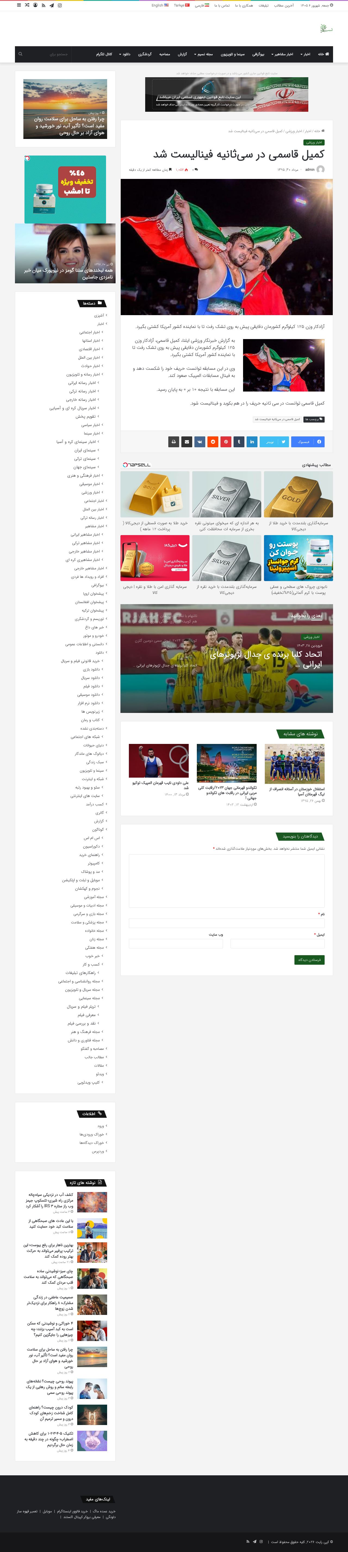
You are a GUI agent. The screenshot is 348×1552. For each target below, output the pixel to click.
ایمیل (319, 935)
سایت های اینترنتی (85, 796)
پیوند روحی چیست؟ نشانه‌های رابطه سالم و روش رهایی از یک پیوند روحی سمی (49, 1387)
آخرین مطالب (284, 5)
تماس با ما (222, 5)
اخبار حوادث (90, 366)
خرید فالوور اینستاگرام (72, 1511)
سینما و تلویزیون (233, 54)
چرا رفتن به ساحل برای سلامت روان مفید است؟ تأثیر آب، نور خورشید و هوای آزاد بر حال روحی (50, 1358)
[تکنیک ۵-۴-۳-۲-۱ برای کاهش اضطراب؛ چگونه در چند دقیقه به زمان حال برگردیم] (92, 1441)
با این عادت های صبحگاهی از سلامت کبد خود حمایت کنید (51, 1224)
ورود (100, 1126)
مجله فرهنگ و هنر (85, 1032)
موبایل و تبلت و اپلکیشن (81, 880)
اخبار (307, 54)
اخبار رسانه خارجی (81, 400)
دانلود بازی (91, 669)
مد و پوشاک (90, 872)
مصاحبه (164, 54)
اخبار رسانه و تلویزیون (83, 374)
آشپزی (99, 315)
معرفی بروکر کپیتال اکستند (82, 1517)
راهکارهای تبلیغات (81, 973)
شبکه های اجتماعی (85, 737)
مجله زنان (96, 939)
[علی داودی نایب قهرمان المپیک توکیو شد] (159, 761)
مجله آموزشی (94, 897)
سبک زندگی (95, 762)
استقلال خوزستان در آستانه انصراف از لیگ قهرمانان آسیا (297, 791)
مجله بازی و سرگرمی (88, 914)
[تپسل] (27, 158)
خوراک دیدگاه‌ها (92, 1143)
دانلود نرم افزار (89, 703)
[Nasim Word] (326, 28)
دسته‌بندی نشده (92, 728)
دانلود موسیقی (88, 695)
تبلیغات (264, 5)
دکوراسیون (91, 846)
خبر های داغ (94, 627)
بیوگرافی (258, 54)
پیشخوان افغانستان (89, 602)
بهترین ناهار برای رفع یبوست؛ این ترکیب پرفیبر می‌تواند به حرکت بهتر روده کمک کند (48, 1250)
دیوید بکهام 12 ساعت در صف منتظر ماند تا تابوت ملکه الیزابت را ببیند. (70, 273)
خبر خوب (92, 956)
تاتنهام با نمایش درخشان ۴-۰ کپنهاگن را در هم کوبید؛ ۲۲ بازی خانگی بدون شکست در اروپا (269, 659)
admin (310, 169)
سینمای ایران (85, 450)
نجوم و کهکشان (87, 889)
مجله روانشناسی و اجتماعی (79, 981)
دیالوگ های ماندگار (89, 754)
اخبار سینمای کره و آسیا (76, 442)
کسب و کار (91, 964)
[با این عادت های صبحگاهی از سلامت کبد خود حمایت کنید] (92, 1228)
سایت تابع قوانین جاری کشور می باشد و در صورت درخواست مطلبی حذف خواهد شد (227, 73)
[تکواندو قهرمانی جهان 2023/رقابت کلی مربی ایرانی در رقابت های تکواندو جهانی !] (227, 763)
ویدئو (100, 1074)
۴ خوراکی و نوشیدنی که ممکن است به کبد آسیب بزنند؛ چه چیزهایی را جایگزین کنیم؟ (50, 1329)
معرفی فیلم (87, 1015)
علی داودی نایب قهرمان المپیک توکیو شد (160, 785)
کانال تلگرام (104, 54)
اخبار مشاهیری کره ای (83, 560)
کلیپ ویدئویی (88, 1082)
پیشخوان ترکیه (93, 610)
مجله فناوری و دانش (84, 1040)
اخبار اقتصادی (89, 349)
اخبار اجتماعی (89, 332)
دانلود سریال (90, 678)
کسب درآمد (95, 804)
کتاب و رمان (90, 720)
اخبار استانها (91, 341)
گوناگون (98, 830)
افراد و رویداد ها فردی (87, 577)
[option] (226, 658)
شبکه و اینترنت (93, 779)
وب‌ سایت (216, 935)
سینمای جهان (84, 467)
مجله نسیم (205, 54)
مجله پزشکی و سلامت (87, 922)
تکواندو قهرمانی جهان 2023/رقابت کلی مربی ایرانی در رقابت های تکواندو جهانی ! (227, 793)
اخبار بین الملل (89, 358)
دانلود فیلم (91, 686)
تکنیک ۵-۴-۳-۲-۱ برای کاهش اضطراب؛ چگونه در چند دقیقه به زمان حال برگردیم (48, 1439)
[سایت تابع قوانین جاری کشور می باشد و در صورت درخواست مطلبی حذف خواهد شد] (226, 94)
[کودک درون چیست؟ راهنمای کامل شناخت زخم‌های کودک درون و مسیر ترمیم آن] (92, 1415)
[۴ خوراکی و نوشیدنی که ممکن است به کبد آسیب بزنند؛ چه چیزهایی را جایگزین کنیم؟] (92, 1331)
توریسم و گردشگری (89, 619)
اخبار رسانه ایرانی (82, 383)
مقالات (99, 1066)
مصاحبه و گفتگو (92, 1049)
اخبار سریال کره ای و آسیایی (72, 408)
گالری (99, 813)
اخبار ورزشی (293, 131)
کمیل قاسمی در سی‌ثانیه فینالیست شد (277, 419)
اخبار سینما (92, 433)
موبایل (47, 1511)
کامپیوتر (94, 863)
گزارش (182, 54)
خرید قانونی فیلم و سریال (80, 661)
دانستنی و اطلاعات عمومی (84, 644)
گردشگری (145, 54)
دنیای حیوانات (93, 745)
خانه (321, 54)
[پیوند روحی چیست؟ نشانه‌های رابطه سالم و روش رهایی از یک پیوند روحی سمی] (92, 1389)
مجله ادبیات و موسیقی (87, 905)
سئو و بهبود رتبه (87, 787)
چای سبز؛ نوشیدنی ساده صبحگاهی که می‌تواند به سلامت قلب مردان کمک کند (48, 1277)
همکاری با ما (244, 5)
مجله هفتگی (94, 948)
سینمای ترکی (85, 459)
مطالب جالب (94, 1057)
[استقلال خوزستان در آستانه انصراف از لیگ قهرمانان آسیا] (295, 764)
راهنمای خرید (89, 855)
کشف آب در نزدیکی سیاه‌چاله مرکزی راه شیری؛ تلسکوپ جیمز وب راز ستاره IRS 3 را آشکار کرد (49, 1200)
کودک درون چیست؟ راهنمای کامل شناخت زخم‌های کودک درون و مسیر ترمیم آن (68, 125)
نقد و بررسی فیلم (82, 1023)
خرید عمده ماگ (104, 1511)
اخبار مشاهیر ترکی (86, 543)
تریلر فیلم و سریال (81, 1007)
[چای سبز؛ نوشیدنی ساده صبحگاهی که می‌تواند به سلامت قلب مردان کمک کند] (92, 1278)
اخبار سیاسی (90, 425)
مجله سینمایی (89, 998)
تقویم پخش (86, 417)
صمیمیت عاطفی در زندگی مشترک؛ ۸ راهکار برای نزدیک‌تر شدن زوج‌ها (50, 1303)
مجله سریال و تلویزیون (82, 990)
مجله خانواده (94, 931)
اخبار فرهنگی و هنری (83, 476)
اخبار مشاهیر (284, 54)
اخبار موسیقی (89, 484)
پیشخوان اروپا (93, 594)
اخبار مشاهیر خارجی (84, 551)
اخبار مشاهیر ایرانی (85, 535)
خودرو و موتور (93, 636)
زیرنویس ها (91, 712)
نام (321, 914)
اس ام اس (92, 838)
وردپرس (98, 1151)
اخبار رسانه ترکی (82, 391)
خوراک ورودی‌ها (92, 1134)
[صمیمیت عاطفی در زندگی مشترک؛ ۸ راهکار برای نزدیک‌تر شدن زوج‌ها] (92, 1305)
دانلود (126, 54)
